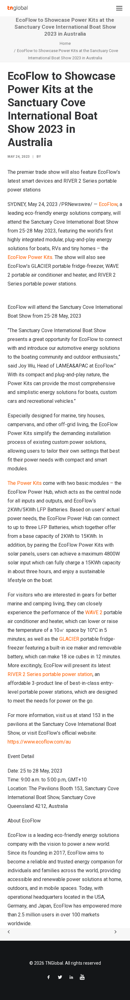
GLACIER (69, 639)
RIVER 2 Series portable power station (50, 674)
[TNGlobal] (17, 8)
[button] (119, 8)
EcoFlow (108, 204)
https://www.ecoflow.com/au (39, 742)
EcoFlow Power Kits (30, 257)
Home (65, 43)
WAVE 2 (94, 612)
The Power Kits (25, 483)
